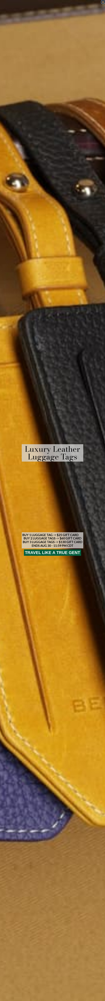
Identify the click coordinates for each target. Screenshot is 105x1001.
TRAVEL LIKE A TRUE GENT (52, 552)
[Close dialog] (103, 2)
